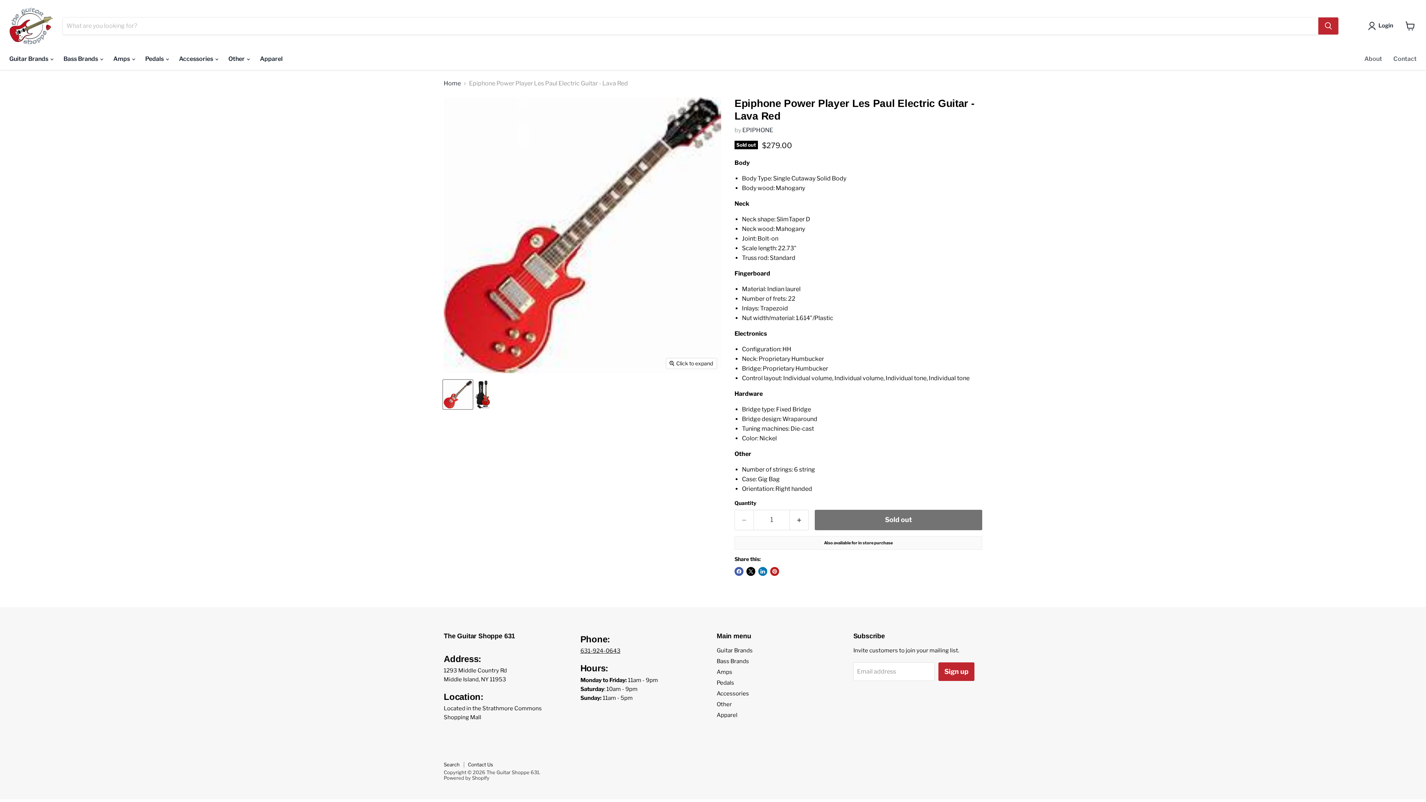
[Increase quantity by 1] (799, 520)
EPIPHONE (757, 130)
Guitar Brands (29, 58)
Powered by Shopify (466, 778)
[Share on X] (750, 571)
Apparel (271, 58)
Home (452, 83)
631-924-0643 (600, 651)
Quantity (745, 503)
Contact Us (480, 764)
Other (237, 58)
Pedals (155, 58)
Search (452, 764)
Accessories (196, 58)
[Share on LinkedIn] (762, 571)
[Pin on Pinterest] (774, 571)
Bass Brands (81, 58)
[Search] (1328, 26)
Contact (1405, 58)
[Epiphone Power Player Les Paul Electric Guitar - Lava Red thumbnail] (458, 394)
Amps (122, 58)
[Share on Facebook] (739, 571)
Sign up (956, 671)
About (1373, 58)
